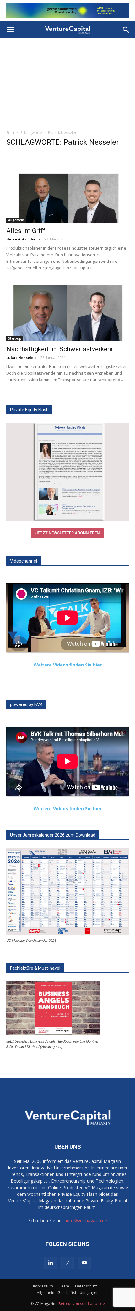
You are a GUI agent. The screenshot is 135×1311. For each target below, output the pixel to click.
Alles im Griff (26, 231)
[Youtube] (84, 1263)
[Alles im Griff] (67, 193)
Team (64, 1286)
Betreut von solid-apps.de (81, 1303)
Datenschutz (86, 1286)
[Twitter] (67, 1263)
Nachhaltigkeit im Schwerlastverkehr (59, 349)
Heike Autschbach (23, 239)
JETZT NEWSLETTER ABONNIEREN (67, 533)
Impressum (43, 1286)
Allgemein (16, 220)
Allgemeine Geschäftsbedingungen (68, 1292)
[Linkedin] (50, 1263)
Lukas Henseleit (21, 357)
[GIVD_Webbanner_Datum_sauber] (67, 10)
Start (10, 132)
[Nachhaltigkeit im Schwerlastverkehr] (67, 311)
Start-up (14, 338)
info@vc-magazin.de (86, 1220)
